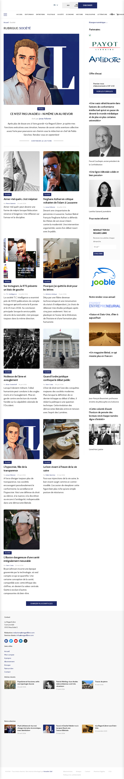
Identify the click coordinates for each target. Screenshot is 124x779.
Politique (51, 14)
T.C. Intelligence (11, 294)
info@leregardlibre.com (25, 635)
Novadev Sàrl (48, 771)
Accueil (19, 14)
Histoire (79, 14)
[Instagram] (25, 641)
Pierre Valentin (11, 203)
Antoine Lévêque (51, 294)
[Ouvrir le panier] (117, 14)
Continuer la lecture (41, 141)
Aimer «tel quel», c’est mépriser (20, 199)
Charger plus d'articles (41, 604)
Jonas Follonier (45, 118)
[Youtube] (16, 641)
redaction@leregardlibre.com (24, 633)
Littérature (102, 14)
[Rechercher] (112, 14)
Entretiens (40, 14)
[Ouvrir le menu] (5, 14)
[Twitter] (11, 641)
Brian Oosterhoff (11, 384)
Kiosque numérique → (98, 22)
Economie (70, 14)
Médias (41, 109)
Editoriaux (29, 14)
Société (60, 14)
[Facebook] (6, 641)
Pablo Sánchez (50, 475)
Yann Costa (49, 384)
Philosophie (90, 14)
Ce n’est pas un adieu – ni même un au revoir (41, 114)
